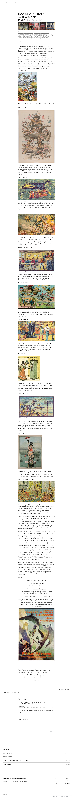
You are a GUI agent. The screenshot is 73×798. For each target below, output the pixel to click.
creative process (43, 670)
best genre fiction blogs (44, 33)
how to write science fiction (45, 36)
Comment (51, 731)
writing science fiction (40, 39)
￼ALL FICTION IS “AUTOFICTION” (62, 689)
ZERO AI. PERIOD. (7, 757)
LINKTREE (36, 680)
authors (24, 670)
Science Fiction (30, 674)
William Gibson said (30, 549)
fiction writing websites (32, 35)
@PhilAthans (42, 580)
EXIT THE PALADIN (8, 753)
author (20, 670)
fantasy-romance (22, 672)
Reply (20, 712)
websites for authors (21, 38)
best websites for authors (38, 34)
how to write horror (36, 36)
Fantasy (48, 670)
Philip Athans (39, 2)
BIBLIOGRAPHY (31, 2)
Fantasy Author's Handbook (11, 2)
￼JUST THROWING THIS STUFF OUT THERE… (13, 692)
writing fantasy (28, 39)
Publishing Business (21, 37)
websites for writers (29, 38)
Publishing (45, 672)
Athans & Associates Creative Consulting (37, 593)
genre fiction (33, 672)
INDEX (63, 2)
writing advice (45, 38)
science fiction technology (30, 37)
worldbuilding (36, 674)
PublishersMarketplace (39, 589)
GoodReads (40, 586)
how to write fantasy (21, 36)
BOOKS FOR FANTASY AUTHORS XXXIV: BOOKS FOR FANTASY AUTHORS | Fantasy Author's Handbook (36, 707)
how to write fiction (29, 36)
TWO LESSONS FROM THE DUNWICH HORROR (15, 760)
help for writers (38, 35)
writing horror (33, 39)
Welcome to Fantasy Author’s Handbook (52, 2)
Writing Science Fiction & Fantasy (24, 40)
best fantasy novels (30, 670)
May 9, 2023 (21, 706)
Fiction (28, 672)
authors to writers (30, 33)
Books (19, 35)
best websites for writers (47, 34)
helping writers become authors (47, 35)
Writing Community (21, 39)
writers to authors (36, 38)
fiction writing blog (24, 35)
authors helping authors (22, 33)
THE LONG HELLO (7, 764)
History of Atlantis (26, 567)
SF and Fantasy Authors (39, 37)
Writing (41, 38)
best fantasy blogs (37, 33)
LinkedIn (41, 583)
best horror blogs (21, 34)
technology (46, 37)
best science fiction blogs (29, 34)
